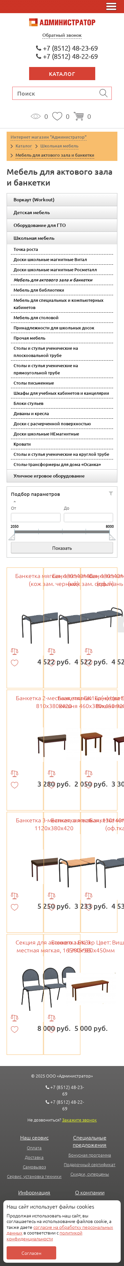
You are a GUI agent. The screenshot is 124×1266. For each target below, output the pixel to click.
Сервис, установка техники (34, 1176)
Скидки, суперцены (89, 1174)
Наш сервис (34, 1137)
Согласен (31, 1253)
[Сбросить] (111, 493)
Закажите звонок (79, 1120)
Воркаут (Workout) (34, 199)
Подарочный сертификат (89, 1164)
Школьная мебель (34, 238)
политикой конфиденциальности (44, 1235)
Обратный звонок (62, 35)
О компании (89, 1192)
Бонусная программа (89, 1155)
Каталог (62, 73)
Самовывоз (34, 1167)
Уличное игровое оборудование (49, 476)
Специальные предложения (89, 1141)
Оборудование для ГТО (40, 225)
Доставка (34, 1157)
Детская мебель (32, 212)
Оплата (34, 1147)
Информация (34, 1192)
